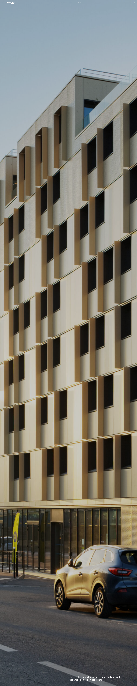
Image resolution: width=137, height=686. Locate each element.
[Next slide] (102, 343)
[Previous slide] (34, 343)
